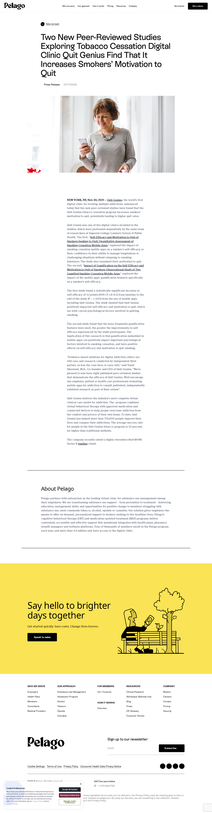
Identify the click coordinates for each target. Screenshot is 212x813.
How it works (98, 6)
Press (129, 706)
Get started (179, 6)
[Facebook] (169, 766)
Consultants (33, 706)
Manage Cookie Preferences (70, 802)
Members (32, 701)
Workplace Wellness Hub (139, 696)
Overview (102, 708)
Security (167, 711)
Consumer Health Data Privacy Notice (100, 766)
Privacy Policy (71, 766)
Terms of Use (54, 766)
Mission (167, 692)
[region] (43, 795)
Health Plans (33, 696)
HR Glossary (132, 711)
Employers (32, 692)
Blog (128, 701)
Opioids (61, 711)
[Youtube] (182, 766)
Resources (121, 6)
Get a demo (197, 6)
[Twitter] (162, 766)
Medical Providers (36, 711)
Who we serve (68, 6)
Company (133, 6)
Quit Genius (114, 200)
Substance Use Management (71, 692)
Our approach (84, 6)
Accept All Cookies (69, 789)
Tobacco (61, 706)
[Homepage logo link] (14, 6)
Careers (167, 696)
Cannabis (62, 715)
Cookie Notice (12, 804)
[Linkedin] (175, 766)
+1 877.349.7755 (106, 786)
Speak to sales (42, 637)
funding (83, 443)
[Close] (80, 784)
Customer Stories (135, 715)
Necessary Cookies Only (69, 795)
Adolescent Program (67, 696)
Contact (167, 701)
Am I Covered (104, 692)
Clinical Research (135, 692)
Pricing (110, 6)
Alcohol (61, 701)
